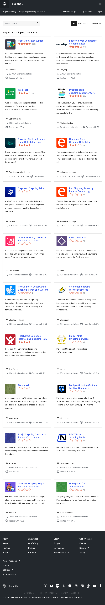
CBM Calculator (77, 237)
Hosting (6, 548)
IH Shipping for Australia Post (77, 485)
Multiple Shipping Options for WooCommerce (83, 386)
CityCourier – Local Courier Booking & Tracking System (33, 288)
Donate (84, 548)
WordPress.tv (61, 552)
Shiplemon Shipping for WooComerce (79, 288)
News (5, 543)
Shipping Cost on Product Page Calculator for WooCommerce (32, 141)
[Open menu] (101, 4)
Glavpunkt (23, 385)
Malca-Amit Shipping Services (79, 337)
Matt (6, 565)
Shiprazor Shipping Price (31, 188)
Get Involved (85, 539)
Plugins (31, 548)
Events (82, 543)
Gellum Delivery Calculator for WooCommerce (32, 239)
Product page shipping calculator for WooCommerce (81, 91)
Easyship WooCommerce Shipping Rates (83, 42)
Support (57, 543)
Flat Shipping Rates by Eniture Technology (81, 190)
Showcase (33, 539)
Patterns (32, 552)
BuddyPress (10, 574)
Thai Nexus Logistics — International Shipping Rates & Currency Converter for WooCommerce (33, 337)
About (5, 539)
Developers (59, 548)
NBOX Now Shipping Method (78, 436)
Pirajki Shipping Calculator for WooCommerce (32, 436)
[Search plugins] (37, 23)
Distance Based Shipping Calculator (79, 140)
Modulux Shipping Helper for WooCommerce (31, 485)
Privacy (6, 552)
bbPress (8, 570)
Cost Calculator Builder (30, 40)
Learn (56, 539)
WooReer (23, 89)
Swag (83, 552)
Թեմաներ (33, 543)
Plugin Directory (9, 12)
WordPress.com (11, 561)
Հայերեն (13, 586)
